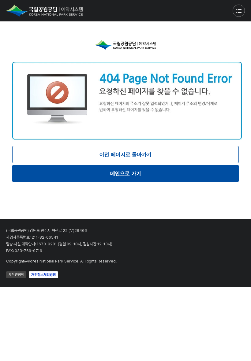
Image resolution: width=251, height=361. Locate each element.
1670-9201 (47, 244)
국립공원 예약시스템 (44, 11)
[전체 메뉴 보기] (239, 11)
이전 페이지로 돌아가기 (125, 154)
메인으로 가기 (125, 173)
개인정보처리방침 (43, 275)
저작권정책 (16, 275)
